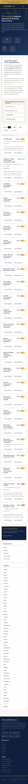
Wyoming (6, 706)
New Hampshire (7, 648)
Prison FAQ (4, 744)
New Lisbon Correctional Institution (7, 283)
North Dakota (6, 662)
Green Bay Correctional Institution (7, 228)
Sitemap (3, 780)
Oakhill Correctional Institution (7, 297)
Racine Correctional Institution (7, 340)
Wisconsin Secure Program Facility (9, 456)
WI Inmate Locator (10, 106)
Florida (5, 547)
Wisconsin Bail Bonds (7, 535)
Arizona (5, 575)
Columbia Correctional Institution (7, 185)
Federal (14, 127)
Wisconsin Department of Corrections (8, 440)
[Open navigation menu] (23, 6)
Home (3, 13)
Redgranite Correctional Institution (7, 370)
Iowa (5, 608)
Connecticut (6, 586)
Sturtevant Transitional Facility (7, 398)
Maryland (6, 622)
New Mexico (6, 653)
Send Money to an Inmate (6, 772)
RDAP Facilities (4, 767)
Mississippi (6, 634)
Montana (5, 639)
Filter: (5, 127)
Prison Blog (4, 749)
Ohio (5, 664)
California (6, 580)
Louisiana (6, 617)
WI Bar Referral (9, 115)
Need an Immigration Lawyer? (7, 761)
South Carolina (7, 556)
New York (5, 656)
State (20, 127)
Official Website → (18, 152)
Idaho (5, 600)
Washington (6, 698)
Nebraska (6, 642)
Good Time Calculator (6, 763)
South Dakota (7, 681)
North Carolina (7, 559)
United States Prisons (9, 13)
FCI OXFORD (7, 139)
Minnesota (6, 631)
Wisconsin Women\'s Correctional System (7, 470)
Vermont (5, 692)
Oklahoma (6, 667)
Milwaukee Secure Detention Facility (9, 269)
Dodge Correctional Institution (7, 199)
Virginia (5, 695)
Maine (5, 620)
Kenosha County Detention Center (9, 505)
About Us (3, 742)
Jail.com (9, 6)
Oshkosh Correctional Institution (7, 311)
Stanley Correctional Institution (7, 384)
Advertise (3, 751)
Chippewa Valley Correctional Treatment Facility (9, 160)
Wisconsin (6, 704)
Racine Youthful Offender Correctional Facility (8, 355)
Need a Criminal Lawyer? (6, 759)
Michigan (5, 628)
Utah (5, 690)
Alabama (5, 550)
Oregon (5, 670)
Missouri (5, 636)
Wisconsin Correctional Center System (8, 426)
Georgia (5, 594)
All (9, 127)
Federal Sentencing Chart (6, 765)
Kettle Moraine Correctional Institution (8, 256)
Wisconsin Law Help (10, 119)
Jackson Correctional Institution (7, 242)
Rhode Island (6, 676)
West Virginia (6, 701)
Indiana (5, 606)
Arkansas (5, 578)
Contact (3, 753)
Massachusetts (7, 625)
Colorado (5, 583)
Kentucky (6, 614)
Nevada (5, 645)
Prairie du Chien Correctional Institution (8, 325)
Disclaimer (19, 778)
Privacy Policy (14, 778)
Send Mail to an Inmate (6, 769)
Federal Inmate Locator (11, 110)
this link (20, 80)
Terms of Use (24, 778)
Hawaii (5, 597)
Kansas (5, 611)
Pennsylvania (6, 673)
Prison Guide (4, 746)
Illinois (5, 603)
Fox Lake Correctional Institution (7, 213)
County (5, 130)
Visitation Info (8, 152)
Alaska (5, 572)
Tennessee (6, 553)
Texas (5, 687)
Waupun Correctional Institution (7, 412)
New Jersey (6, 650)
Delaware (6, 589)
